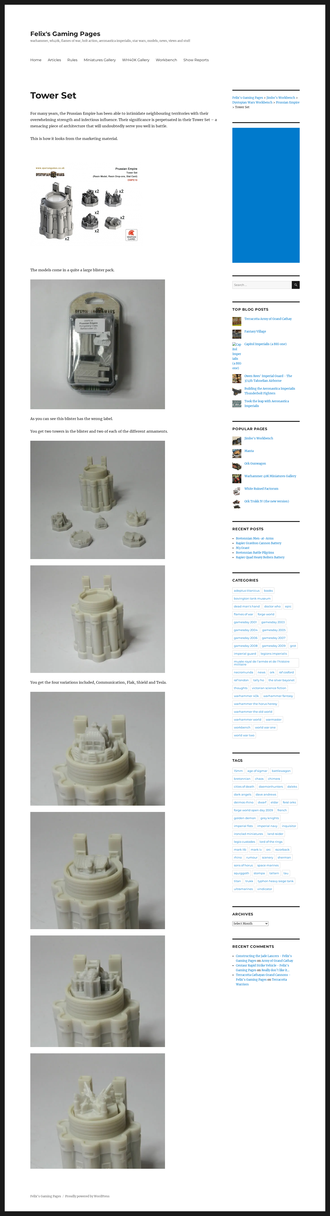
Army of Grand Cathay (277, 961)
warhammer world (247, 719)
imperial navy (267, 826)
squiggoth (241, 873)
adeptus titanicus (247, 590)
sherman (284, 857)
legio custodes (244, 841)
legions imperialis (274, 653)
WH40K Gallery (136, 60)
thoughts (240, 688)
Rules (72, 60)
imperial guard (245, 653)
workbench (242, 727)
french (282, 810)
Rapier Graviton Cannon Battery (258, 543)
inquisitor (289, 826)
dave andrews (266, 794)
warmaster (274, 719)
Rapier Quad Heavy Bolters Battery (260, 557)
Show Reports (196, 60)
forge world (266, 614)
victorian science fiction (269, 688)
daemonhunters (271, 786)
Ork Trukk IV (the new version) (266, 501)
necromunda (243, 672)
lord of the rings (271, 841)
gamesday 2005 (274, 630)
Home (36, 60)
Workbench (166, 60)
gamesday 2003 (273, 622)
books (268, 590)
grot (293, 645)
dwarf (262, 802)
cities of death (244, 786)
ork (272, 672)
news (261, 672)
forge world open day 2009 (253, 810)
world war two (244, 735)
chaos (259, 778)
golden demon (245, 818)
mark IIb (240, 849)
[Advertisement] (266, 195)
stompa (259, 873)
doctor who (272, 606)
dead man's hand (247, 606)
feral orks (289, 802)
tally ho (258, 680)
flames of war (243, 614)
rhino (238, 857)
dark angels (242, 794)
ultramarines (243, 889)
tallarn (274, 873)
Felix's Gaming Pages (65, 34)
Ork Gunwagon (255, 463)
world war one (265, 727)
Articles (54, 60)
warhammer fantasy (278, 696)
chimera (274, 778)
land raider (275, 834)
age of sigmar (257, 771)
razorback (282, 849)
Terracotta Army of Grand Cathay (268, 319)
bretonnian (242, 778)
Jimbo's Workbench (258, 438)
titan (237, 881)
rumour (251, 857)
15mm (238, 771)
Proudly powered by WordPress (87, 1196)
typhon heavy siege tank (276, 881)
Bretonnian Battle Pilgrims (255, 553)
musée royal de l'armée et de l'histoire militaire (262, 663)
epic (288, 606)
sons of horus (243, 865)
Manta (249, 451)
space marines (268, 865)
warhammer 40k (246, 696)
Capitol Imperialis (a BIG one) (265, 344)
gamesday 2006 (245, 638)
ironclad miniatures (248, 834)
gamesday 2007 (274, 638)
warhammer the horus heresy (255, 704)
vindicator (264, 889)
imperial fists (243, 826)
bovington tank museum (252, 598)
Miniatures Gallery (100, 60)
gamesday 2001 (245, 622)
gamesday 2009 (274, 645)
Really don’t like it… (275, 970)
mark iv (256, 849)
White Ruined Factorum (261, 489)
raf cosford (286, 672)
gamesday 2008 (245, 645)
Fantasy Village (255, 331)
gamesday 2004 (246, 630)
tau (286, 873)
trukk (249, 881)
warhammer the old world (253, 711)
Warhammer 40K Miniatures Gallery (270, 476)
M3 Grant (242, 548)
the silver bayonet (281, 680)
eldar (274, 802)
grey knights (269, 818)
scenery (267, 857)
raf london (241, 680)
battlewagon (281, 771)
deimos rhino (243, 802)
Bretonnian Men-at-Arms (255, 538)
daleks (292, 786)
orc (268, 849)
